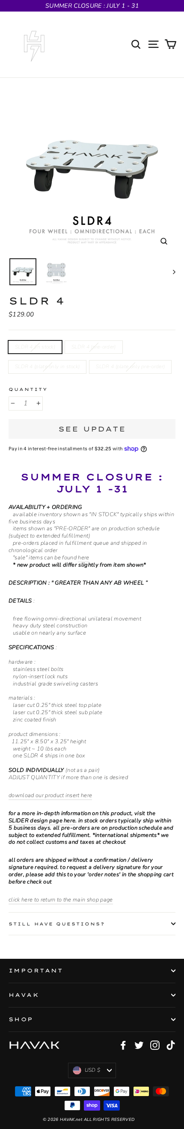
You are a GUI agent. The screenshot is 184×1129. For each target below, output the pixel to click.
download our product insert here (50, 795)
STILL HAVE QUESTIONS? (57, 923)
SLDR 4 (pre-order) (93, 346)
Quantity (28, 389)
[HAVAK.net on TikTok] (170, 1045)
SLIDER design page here (42, 821)
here (83, 558)
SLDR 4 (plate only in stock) (47, 366)
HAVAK (24, 995)
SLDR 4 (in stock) (35, 346)
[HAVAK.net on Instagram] (155, 1045)
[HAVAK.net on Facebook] (123, 1045)
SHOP (21, 1019)
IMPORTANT (36, 970)
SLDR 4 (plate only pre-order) (130, 366)
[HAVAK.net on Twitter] (139, 1045)
